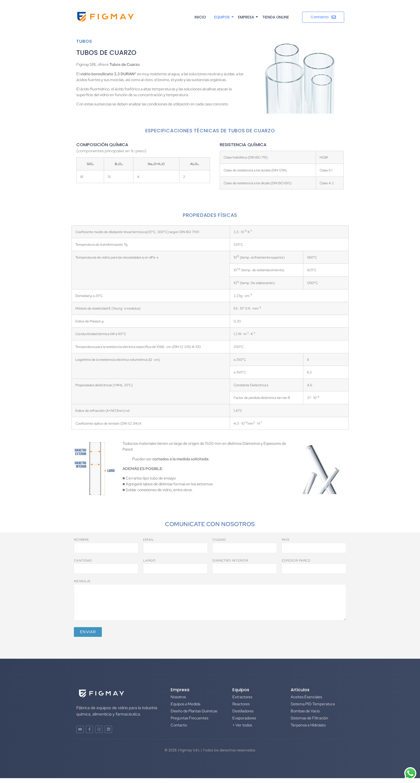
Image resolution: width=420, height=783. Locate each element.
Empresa (246, 17)
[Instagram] (99, 729)
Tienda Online (275, 17)
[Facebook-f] (89, 729)
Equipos (222, 17)
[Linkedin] (108, 729)
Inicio (200, 17)
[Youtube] (80, 729)
